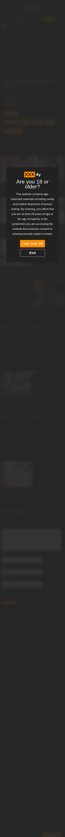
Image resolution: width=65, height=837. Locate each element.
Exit (32, 253)
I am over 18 (32, 244)
